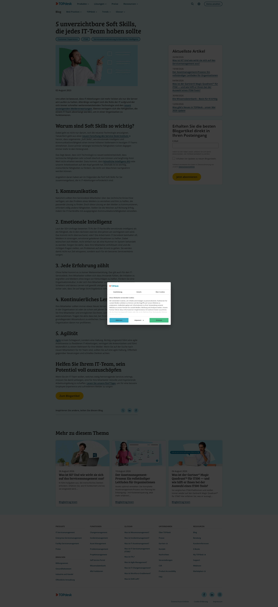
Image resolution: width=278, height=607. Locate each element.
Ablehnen (119, 320)
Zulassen (159, 320)
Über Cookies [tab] (160, 292)
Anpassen (138, 320)
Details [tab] (139, 292)
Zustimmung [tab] (117, 292)
